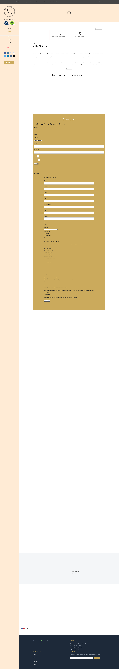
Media (34, 664)
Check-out (36, 149)
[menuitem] (9, 28)
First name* (46, 180)
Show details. (105, 1)
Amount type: (47, 231)
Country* (46, 216)
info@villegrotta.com (77, 647)
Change (50, 248)
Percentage (48, 235)
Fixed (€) (47, 233)
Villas (34, 657)
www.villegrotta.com (76, 649)
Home (34, 654)
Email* (45, 192)
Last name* (46, 186)
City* (45, 210)
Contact (35, 661)
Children (36, 160)
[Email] (81, 657)
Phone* (45, 198)
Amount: (46, 227)
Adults (35, 156)
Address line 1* (47, 204)
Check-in (36, 143)
